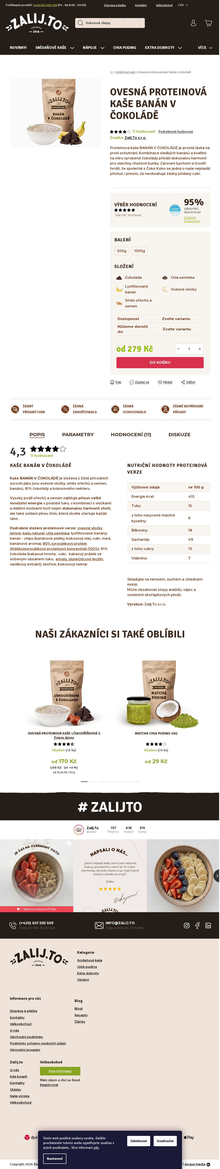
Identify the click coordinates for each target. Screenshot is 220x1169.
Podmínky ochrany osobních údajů (36, 1025)
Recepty (79, 996)
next (205, 719)
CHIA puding (85, 948)
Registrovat (47, 1066)
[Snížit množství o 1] (177, 348)
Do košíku (158, 362)
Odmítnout (137, 1141)
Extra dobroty (86, 954)
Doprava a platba (113, 5)
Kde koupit (17, 1058)
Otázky (14, 1071)
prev (11, 719)
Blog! (77, 990)
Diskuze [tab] (178, 434)
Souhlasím (163, 1141)
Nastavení (53, 1159)
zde (94, 1148)
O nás (13, 1012)
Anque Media (193, 1145)
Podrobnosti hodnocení (174, 131)
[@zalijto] (77, 830)
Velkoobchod (162, 5)
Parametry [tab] (76, 434)
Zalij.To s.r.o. (134, 138)
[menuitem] (16, 47)
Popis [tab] (35, 434)
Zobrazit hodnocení (190, 219)
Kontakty (139, 5)
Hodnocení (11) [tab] (129, 434)
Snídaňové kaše (88, 942)
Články (78, 1003)
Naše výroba (18, 1077)
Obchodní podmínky (24, 1018)
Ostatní (81, 961)
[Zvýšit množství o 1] (198, 348)
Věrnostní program (23, 1031)
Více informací (58, 1052)
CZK (179, 5)
